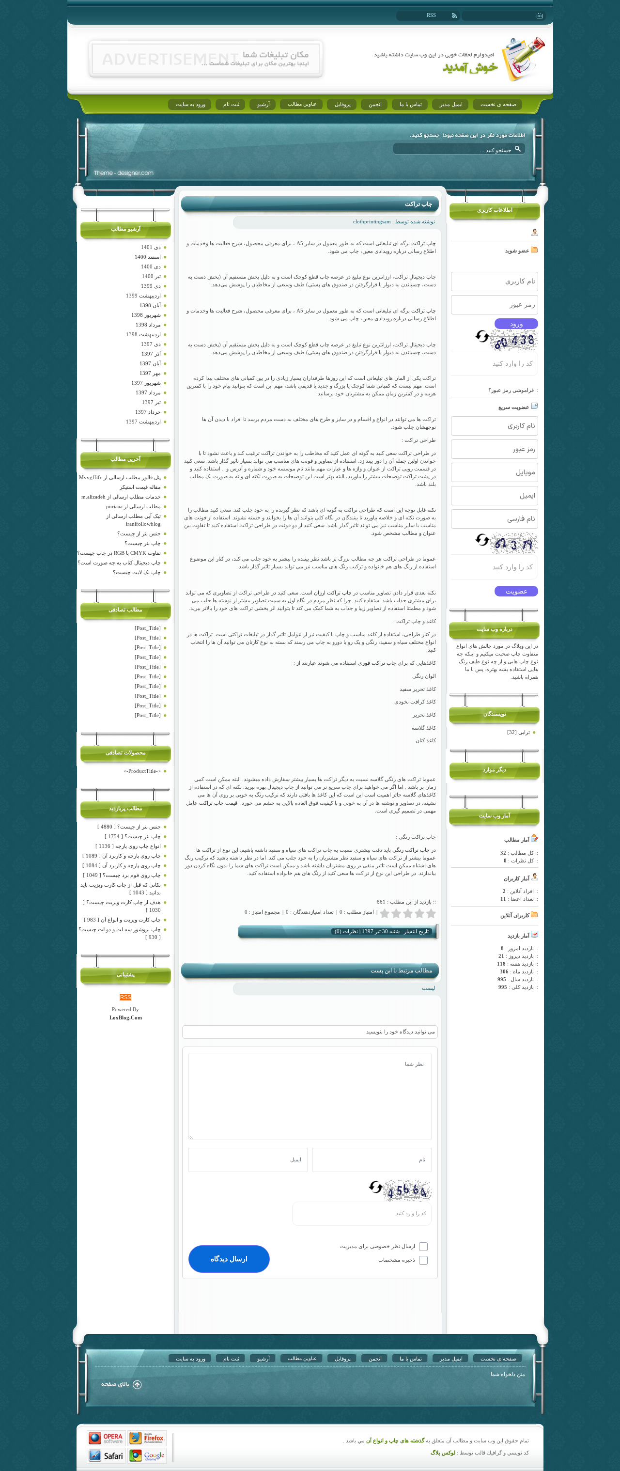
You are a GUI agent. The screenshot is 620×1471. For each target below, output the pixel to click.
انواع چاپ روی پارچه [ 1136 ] (128, 846)
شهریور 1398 (146, 315)
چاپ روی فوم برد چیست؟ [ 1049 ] (122, 875)
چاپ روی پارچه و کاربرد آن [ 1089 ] (121, 856)
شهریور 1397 (146, 383)
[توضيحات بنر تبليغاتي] (206, 71)
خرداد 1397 (148, 412)
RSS (431, 15)
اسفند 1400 (148, 257)
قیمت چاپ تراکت (218, 803)
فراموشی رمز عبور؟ (511, 390)
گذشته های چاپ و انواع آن (394, 1440)
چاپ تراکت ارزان (333, 592)
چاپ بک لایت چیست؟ (137, 572)
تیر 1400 (151, 276)
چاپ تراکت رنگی (411, 850)
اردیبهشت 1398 (143, 334)
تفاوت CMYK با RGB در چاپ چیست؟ (119, 553)
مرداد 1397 (148, 392)
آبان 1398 (150, 305)
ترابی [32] (518, 732)
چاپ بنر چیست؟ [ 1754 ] (133, 836)
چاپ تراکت (418, 204)
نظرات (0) (346, 931)
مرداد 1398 (148, 325)
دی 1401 (151, 247)
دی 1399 (151, 286)
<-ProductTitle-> (142, 771)
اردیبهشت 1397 (143, 421)
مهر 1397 (150, 373)
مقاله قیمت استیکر (140, 487)
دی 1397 (151, 344)
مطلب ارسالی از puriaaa (133, 506)
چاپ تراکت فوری (377, 663)
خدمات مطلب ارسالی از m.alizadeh (121, 497)
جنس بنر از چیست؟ (139, 533)
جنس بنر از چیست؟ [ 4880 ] (129, 826)
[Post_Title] (148, 628)
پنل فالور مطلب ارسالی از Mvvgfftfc (120, 477)
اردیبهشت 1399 (143, 295)
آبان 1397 (150, 363)
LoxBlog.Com (125, 1017)
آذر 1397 (151, 354)
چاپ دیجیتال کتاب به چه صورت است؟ (119, 562)
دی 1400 (151, 266)
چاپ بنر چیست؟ (142, 543)
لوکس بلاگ (443, 1452)
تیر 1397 (151, 402)
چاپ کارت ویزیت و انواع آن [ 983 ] (122, 920)
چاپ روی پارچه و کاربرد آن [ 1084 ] (121, 865)
